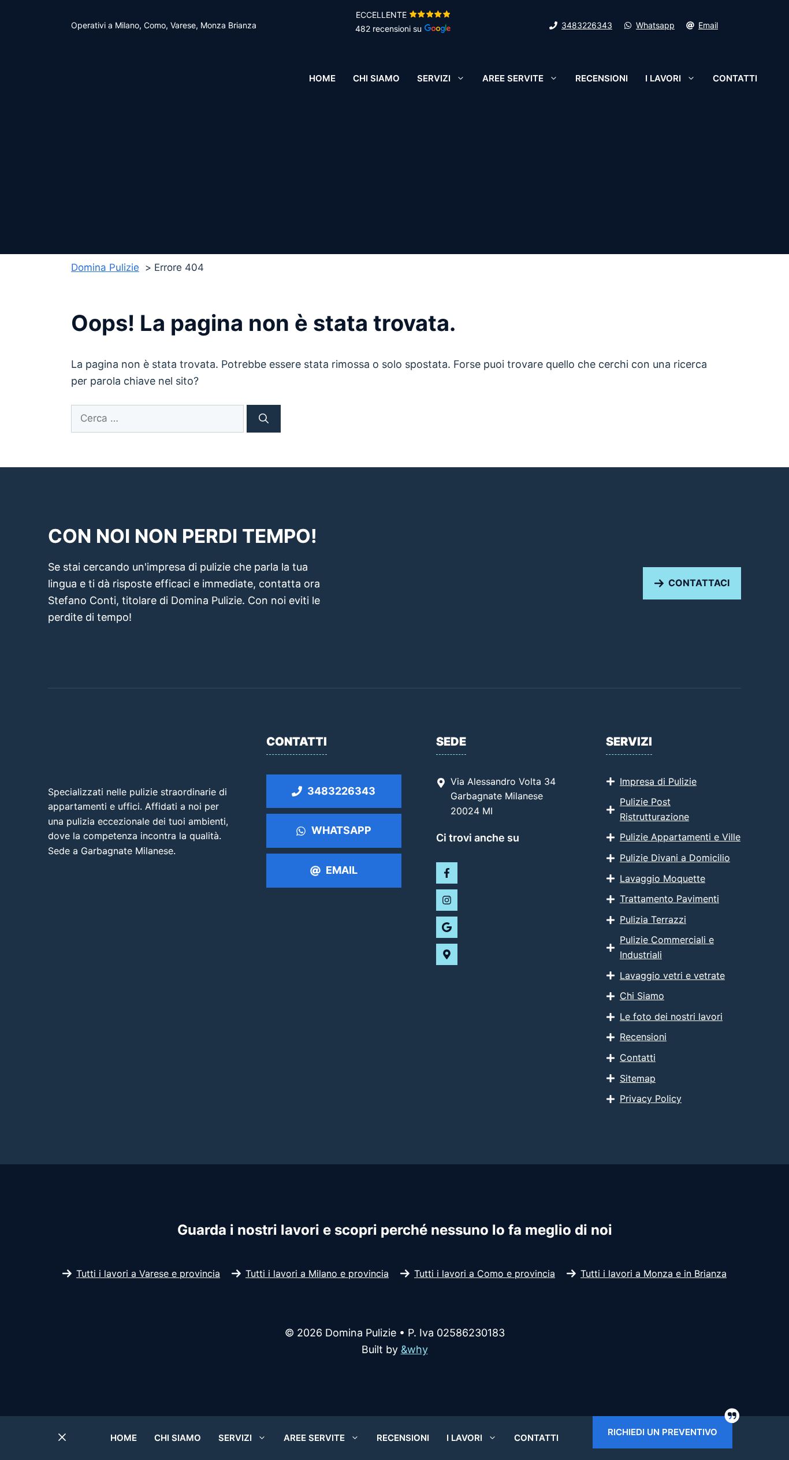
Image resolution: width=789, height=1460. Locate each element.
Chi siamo (376, 78)
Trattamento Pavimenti (669, 898)
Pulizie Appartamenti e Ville (680, 837)
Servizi (434, 78)
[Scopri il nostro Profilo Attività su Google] (446, 927)
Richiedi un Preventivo (662, 1432)
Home (322, 78)
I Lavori (663, 78)
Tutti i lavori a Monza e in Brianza (653, 1273)
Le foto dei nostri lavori (671, 1016)
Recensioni (601, 78)
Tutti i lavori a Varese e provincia (148, 1273)
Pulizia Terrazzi (653, 919)
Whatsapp (655, 25)
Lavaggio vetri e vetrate (672, 975)
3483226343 (586, 25)
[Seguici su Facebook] (446, 873)
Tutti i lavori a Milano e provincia (317, 1273)
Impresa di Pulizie (658, 781)
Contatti (735, 78)
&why (414, 1349)
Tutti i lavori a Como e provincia (484, 1273)
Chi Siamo (642, 995)
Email (708, 25)
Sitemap (638, 1078)
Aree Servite (513, 78)
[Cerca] (264, 419)
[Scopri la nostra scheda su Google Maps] (446, 954)
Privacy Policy (651, 1098)
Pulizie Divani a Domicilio (675, 857)
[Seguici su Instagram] (446, 900)
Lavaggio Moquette (662, 878)
